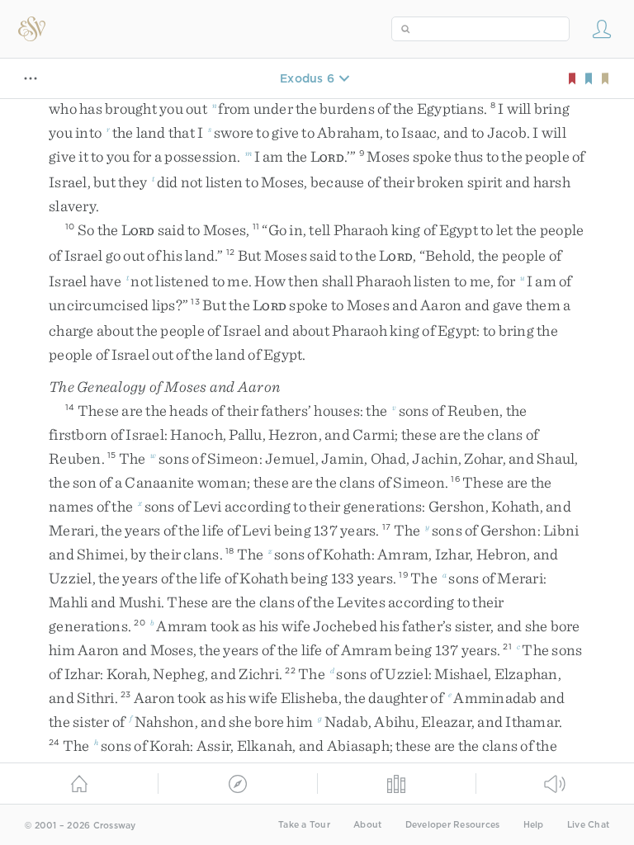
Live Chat (588, 824)
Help (533, 824)
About (367, 824)
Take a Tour (304, 824)
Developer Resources (452, 824)
